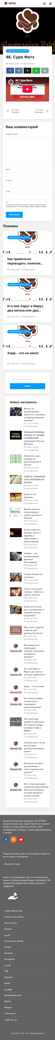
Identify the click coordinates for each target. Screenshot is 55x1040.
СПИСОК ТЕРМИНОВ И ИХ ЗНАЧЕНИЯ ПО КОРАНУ (34, 479)
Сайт (8, 191)
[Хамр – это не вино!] (27, 336)
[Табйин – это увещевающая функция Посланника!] (16, 556)
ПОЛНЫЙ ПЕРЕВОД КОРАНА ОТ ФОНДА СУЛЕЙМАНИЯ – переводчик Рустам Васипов (34, 438)
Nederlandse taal (12, 995)
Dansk (7, 1001)
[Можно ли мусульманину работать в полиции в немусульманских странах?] (16, 411)
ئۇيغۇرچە (8, 989)
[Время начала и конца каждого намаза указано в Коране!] (16, 512)
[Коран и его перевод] (16, 497)
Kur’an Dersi (10, 923)
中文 (6, 971)
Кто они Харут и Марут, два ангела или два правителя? (34, 672)
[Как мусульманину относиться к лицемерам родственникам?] (16, 701)
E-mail (9, 180)
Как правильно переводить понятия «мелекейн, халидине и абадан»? (34, 651)
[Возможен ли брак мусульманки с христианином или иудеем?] (16, 766)
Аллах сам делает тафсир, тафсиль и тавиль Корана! (34, 592)
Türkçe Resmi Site (13, 911)
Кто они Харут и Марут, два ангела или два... (25, 308)
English (8, 929)
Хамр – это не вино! (23, 353)
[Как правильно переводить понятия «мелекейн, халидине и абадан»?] (27, 242)
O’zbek (7, 947)
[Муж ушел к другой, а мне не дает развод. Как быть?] (16, 630)
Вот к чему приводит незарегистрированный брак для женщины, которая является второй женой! (36, 790)
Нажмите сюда (12, 864)
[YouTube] (21, 839)
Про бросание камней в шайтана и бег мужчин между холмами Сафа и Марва (34, 725)
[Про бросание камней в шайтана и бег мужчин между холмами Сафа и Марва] (16, 721)
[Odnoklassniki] (13, 839)
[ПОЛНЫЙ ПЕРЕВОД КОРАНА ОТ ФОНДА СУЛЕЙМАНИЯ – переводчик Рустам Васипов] (16, 435)
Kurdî (7, 983)
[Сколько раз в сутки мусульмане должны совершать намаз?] (16, 745)
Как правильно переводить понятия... (25, 261)
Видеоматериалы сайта (17, 51)
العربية (7, 935)
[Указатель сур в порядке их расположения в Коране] (16, 458)
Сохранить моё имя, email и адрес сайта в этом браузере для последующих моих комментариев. (26, 205)
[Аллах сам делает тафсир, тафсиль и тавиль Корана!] (16, 591)
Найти (27, 386)
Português (9, 959)
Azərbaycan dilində (14, 941)
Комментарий (11, 134)
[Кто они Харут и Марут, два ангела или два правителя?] (27, 289)
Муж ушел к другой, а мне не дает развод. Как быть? (34, 630)
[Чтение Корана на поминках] (16, 577)
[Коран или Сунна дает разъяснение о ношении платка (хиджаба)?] (16, 609)
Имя (8, 169)
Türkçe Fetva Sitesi (14, 917)
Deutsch (8, 953)
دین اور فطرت (10, 1019)
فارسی (7, 965)
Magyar (8, 1007)
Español (8, 977)
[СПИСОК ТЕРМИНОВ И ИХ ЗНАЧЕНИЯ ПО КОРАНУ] (16, 479)
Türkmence (10, 1013)
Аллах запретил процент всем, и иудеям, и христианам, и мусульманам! (32, 536)
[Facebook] (6, 839)
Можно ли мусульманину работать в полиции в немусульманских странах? (34, 414)
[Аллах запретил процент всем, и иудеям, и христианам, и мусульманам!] (16, 532)
